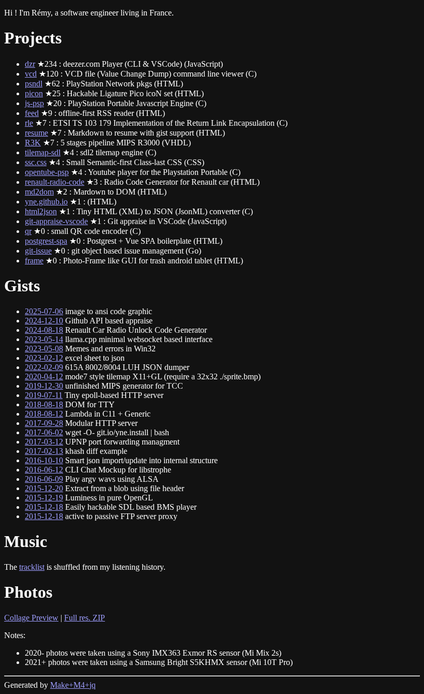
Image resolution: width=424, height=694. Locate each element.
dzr (30, 64)
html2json (41, 211)
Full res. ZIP (84, 617)
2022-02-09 (44, 367)
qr (28, 231)
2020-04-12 (44, 376)
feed (32, 113)
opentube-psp (47, 172)
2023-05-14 (44, 339)
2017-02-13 (44, 451)
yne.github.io (46, 201)
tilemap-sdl (42, 152)
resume (36, 132)
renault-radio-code (54, 182)
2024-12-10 (44, 320)
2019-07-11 (44, 395)
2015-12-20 (44, 488)
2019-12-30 (44, 385)
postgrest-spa (46, 241)
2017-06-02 (44, 432)
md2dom (39, 191)
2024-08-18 (44, 330)
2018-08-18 (44, 404)
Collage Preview (31, 617)
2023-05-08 (44, 348)
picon (34, 93)
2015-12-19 (44, 497)
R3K (33, 142)
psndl (33, 83)
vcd (31, 73)
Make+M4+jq (73, 685)
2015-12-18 (44, 507)
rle (29, 123)
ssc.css (36, 162)
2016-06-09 (44, 479)
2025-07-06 (44, 311)
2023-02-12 (44, 357)
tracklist (31, 567)
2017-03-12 (44, 441)
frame (34, 260)
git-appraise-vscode (56, 221)
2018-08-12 (44, 413)
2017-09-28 (44, 423)
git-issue (38, 250)
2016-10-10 (44, 460)
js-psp (34, 103)
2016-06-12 (44, 469)
